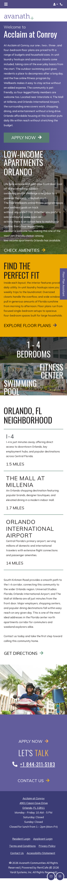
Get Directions (21, 653)
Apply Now (30, 137)
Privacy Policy (47, 846)
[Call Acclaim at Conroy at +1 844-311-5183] (61, 4)
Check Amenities (22, 250)
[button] (55, 4)
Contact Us (31, 780)
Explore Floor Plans (28, 325)
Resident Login (21, 838)
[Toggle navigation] (5, 4)
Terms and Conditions (22, 846)
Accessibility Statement (41, 853)
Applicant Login (43, 838)
